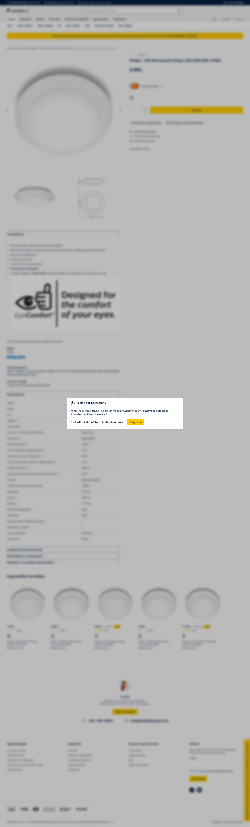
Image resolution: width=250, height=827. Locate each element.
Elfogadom (135, 422)
